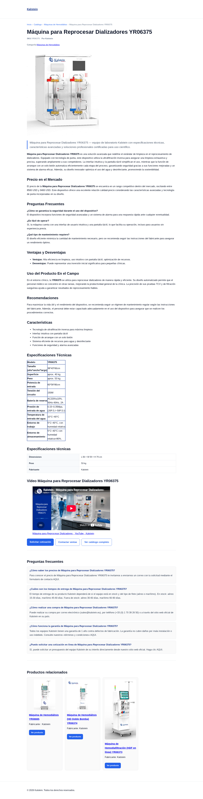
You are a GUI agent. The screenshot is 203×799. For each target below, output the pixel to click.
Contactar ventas (67, 542)
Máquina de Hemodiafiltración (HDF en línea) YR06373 (120, 747)
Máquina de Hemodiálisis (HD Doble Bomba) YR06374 (82, 719)
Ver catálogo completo (96, 542)
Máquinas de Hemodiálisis (48, 45)
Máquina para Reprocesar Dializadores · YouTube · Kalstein (63, 533)
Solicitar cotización (40, 542)
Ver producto (37, 732)
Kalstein (32, 9)
